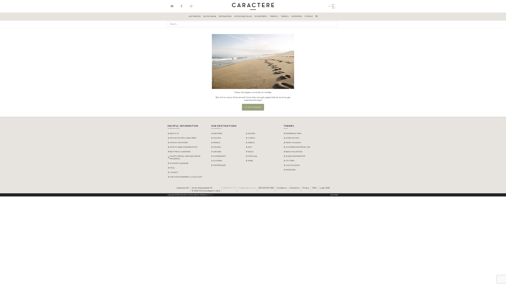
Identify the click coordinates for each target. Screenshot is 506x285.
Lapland (217, 152)
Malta (250, 152)
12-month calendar (179, 163)
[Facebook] (181, 6)
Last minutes (195, 16)
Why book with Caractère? (183, 138)
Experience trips (294, 133)
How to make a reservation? (184, 147)
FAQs (172, 168)
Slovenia (217, 161)
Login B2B (325, 188)
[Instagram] (191, 6)
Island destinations (295, 156)
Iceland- (217, 147)
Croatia (217, 138)
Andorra (217, 133)
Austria (251, 133)
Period (273, 16)
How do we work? (179, 142)
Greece (251, 142)
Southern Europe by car (298, 147)
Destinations (225, 16)
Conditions (281, 188)
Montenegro (219, 156)
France (216, 142)
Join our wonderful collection (186, 177)
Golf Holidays (293, 165)
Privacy (305, 188)
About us (174, 133)
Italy (250, 147)
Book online (209, 16)
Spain (250, 161)
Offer (314, 188)
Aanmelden (334, 195)
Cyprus (251, 138)
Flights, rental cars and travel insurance (185, 157)
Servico (210, 195)
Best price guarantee (180, 152)
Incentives (297, 16)
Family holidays (293, 142)
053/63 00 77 (229, 188)
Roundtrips (260, 16)
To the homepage (253, 107)
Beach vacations (294, 152)
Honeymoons (292, 138)
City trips (290, 161)
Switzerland (219, 165)
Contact (309, 16)
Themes (284, 16)
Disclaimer (295, 188)
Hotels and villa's (243, 16)
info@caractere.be (247, 188)
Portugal (252, 156)
